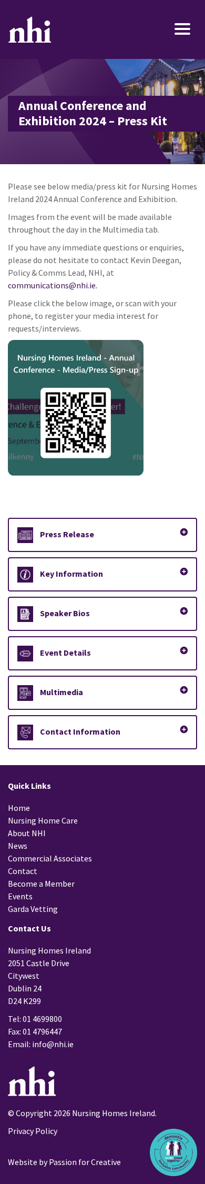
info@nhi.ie (53, 1044)
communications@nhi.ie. (52, 285)
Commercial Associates (50, 858)
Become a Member (41, 883)
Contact (22, 871)
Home (19, 807)
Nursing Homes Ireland (30, 29)
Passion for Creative (85, 1162)
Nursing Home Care (43, 820)
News (17, 845)
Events (20, 896)
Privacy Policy (32, 1131)
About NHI (27, 833)
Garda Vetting (33, 909)
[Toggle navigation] (167, 29)
